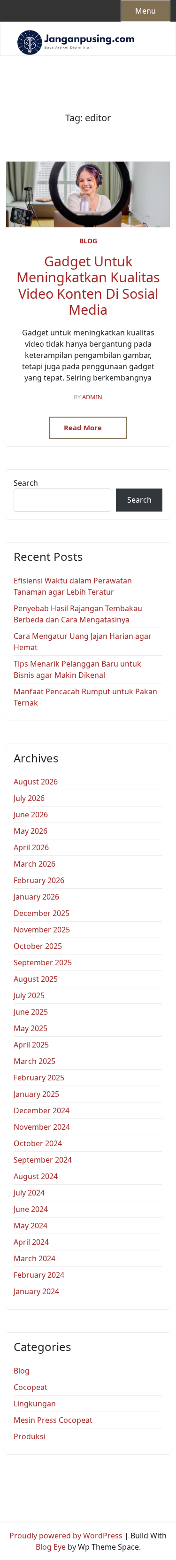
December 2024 (41, 1110)
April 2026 (31, 847)
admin (92, 397)
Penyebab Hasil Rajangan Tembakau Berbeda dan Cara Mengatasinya (78, 614)
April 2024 (31, 1242)
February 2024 (39, 1275)
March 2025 (34, 1061)
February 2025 (39, 1077)
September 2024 (43, 1160)
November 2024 (42, 1127)
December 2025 (41, 913)
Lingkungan (35, 1403)
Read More (84, 427)
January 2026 (36, 897)
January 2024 (36, 1291)
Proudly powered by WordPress (65, 1535)
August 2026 (36, 781)
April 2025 (31, 1045)
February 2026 (39, 880)
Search (26, 483)
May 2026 (30, 831)
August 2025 (36, 979)
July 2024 (29, 1192)
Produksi (30, 1436)
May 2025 (30, 1028)
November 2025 (42, 929)
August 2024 (36, 1176)
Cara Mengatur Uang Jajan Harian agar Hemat (83, 641)
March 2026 (34, 864)
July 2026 (29, 798)
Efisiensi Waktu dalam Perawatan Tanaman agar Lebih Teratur (73, 586)
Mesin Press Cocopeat (53, 1420)
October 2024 (38, 1143)
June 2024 (31, 1209)
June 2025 (31, 1012)
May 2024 (30, 1225)
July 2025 (29, 995)
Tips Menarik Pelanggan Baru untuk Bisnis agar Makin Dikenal (77, 669)
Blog (88, 240)
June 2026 (31, 814)
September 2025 (43, 962)
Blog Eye (51, 1547)
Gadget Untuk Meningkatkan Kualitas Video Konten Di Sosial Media (88, 285)
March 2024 (34, 1258)
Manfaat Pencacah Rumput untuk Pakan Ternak (85, 697)
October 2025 (38, 946)
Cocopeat (30, 1387)
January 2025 (36, 1094)
